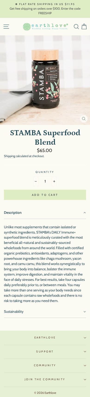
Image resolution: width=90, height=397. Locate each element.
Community (45, 365)
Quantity (45, 172)
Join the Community (45, 379)
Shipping (9, 156)
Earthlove (45, 337)
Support (45, 351)
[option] (45, 9)
